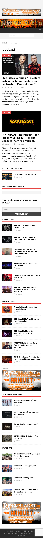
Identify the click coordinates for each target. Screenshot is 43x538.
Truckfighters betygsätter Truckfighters (25, 308)
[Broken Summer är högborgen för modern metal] (7, 456)
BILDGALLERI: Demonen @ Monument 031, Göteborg (25, 238)
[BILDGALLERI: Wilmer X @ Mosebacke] (7, 227)
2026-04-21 (19, 312)
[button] (39, 30)
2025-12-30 (19, 324)
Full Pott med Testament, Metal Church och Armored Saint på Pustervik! (25, 251)
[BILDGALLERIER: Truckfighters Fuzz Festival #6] (7, 321)
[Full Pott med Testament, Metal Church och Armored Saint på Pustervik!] (7, 251)
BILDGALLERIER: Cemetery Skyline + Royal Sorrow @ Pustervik (25, 289)
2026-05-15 (19, 405)
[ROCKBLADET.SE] (21, 26)
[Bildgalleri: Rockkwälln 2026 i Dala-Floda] (7, 265)
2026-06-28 (19, 459)
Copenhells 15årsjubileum (25, 174)
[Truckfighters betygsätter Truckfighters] (7, 309)
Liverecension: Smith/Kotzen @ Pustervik (27, 276)
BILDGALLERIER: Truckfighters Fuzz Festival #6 (26, 320)
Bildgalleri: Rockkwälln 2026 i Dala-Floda (26, 264)
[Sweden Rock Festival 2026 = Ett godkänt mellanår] (7, 492)
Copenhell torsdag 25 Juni (25, 466)
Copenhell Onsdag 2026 (24, 478)
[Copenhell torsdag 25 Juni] (7, 468)
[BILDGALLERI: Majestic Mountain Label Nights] (7, 333)
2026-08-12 (19, 256)
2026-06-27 (19, 468)
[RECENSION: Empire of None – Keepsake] (7, 402)
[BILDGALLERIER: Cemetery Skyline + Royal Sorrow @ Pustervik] (7, 289)
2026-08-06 (19, 280)
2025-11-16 (19, 441)
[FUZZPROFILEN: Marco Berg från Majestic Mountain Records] (7, 345)
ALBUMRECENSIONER (12, 394)
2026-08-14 (19, 242)
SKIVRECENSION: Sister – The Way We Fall (26, 437)
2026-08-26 (19, 230)
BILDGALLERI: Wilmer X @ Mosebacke (24, 226)
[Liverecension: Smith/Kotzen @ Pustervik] (7, 277)
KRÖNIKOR (7, 448)
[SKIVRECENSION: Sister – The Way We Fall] (7, 438)
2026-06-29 (19, 177)
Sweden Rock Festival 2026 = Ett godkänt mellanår (26, 491)
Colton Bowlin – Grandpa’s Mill (26, 424)
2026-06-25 (19, 480)
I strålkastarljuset (12, 168)
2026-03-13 (19, 427)
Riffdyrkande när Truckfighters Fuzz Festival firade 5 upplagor (27, 358)
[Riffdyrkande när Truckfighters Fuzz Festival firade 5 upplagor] (7, 359)
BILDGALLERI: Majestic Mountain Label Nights (23, 332)
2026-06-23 (19, 495)
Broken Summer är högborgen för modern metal (27, 455)
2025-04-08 (19, 350)
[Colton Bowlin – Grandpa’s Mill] (7, 426)
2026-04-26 (19, 417)
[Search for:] (21, 35)
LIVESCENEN (8, 219)
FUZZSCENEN (8, 301)
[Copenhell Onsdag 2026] (7, 480)
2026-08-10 (19, 268)
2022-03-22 (8, 144)
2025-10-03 (19, 336)
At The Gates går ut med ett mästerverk (26, 413)
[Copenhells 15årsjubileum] (7, 176)
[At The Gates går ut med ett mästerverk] (7, 414)
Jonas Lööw (20, 87)
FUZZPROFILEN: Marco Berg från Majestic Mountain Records (25, 345)
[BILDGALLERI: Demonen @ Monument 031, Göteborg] (7, 239)
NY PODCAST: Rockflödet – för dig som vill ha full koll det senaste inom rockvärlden (20, 137)
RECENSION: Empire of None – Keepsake (26, 401)
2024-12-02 (19, 362)
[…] (21, 104)
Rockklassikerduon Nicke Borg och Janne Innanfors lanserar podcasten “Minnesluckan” (21, 81)
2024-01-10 (8, 87)
